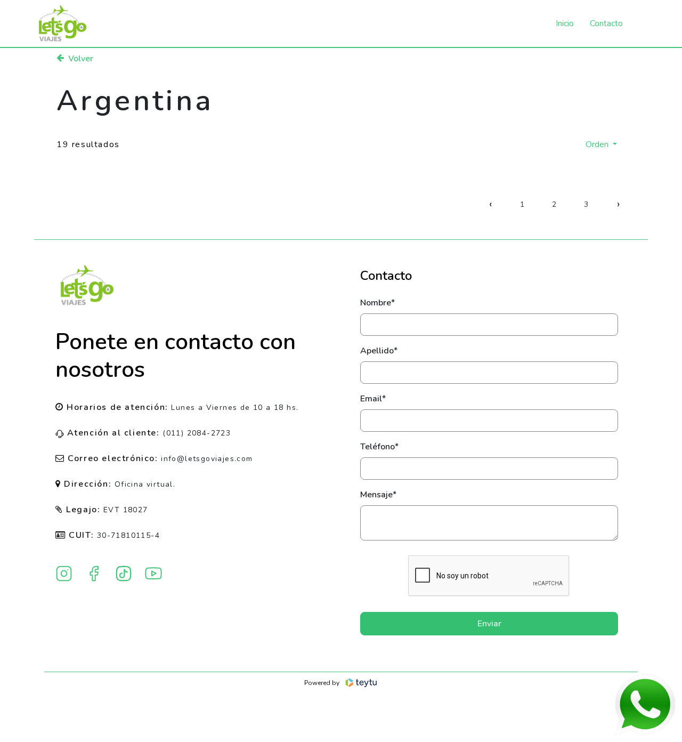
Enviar (489, 624)
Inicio (565, 23)
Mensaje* (378, 495)
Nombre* (377, 303)
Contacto (606, 23)
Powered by (321, 683)
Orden (598, 144)
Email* (373, 399)
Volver (80, 58)
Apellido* (378, 351)
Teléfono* (379, 447)
